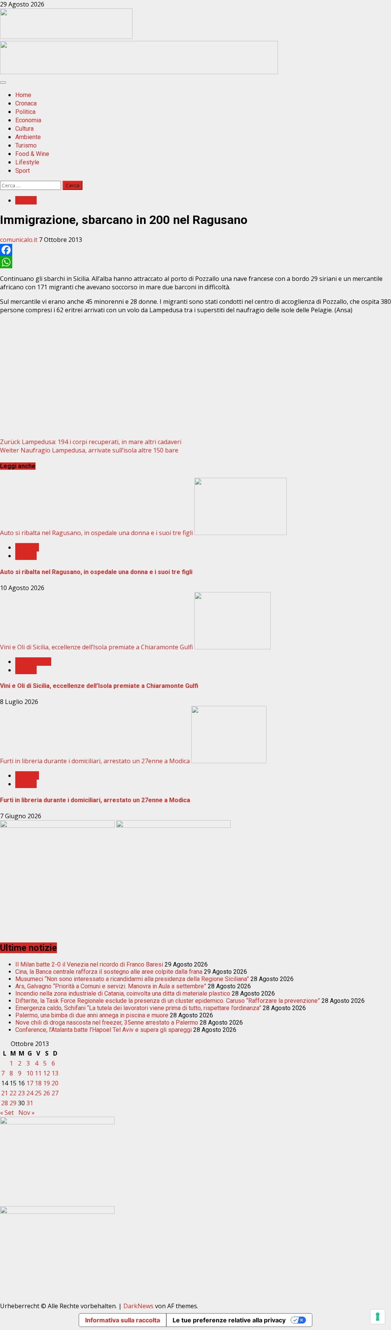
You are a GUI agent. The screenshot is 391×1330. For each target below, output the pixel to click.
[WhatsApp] (195, 262)
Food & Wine (32, 153)
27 (55, 1093)
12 (46, 1073)
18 (38, 1083)
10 (29, 1073)
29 (13, 1103)
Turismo (26, 145)
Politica (25, 111)
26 (46, 1093)
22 (13, 1093)
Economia (28, 120)
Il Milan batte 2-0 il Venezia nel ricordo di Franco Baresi (89, 964)
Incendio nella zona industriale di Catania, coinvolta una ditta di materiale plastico (122, 993)
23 (21, 1093)
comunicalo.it (19, 239)
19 (46, 1083)
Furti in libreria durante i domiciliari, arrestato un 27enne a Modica (95, 761)
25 (38, 1093)
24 (29, 1093)
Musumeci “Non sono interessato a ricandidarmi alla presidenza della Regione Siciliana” (132, 979)
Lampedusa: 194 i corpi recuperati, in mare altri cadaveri (90, 442)
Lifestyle (27, 162)
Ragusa (26, 200)
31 (29, 1103)
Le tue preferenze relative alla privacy (229, 1320)
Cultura (24, 128)
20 (55, 1083)
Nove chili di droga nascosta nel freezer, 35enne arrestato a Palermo (106, 1022)
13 (55, 1073)
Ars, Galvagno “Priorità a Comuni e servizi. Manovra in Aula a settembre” (110, 986)
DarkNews (138, 1306)
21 (4, 1093)
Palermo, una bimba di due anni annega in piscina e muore (91, 1015)
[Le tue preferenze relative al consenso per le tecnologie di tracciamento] (377, 1316)
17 (29, 1083)
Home (23, 95)
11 (38, 1073)
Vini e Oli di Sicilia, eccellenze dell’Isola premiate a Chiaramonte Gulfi (96, 647)
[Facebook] (195, 250)
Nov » (26, 1112)
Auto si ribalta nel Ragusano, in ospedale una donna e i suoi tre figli (96, 533)
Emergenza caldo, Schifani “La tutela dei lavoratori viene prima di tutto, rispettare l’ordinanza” (138, 1008)
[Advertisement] (139, 72)
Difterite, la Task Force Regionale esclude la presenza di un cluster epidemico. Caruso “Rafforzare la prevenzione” (167, 1000)
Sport (22, 170)
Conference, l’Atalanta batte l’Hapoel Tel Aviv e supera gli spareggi (103, 1029)
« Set (7, 1112)
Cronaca (26, 103)
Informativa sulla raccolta (122, 1320)
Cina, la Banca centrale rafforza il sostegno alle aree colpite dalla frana (108, 971)
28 (4, 1103)
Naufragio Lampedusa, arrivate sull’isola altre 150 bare (89, 450)
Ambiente (28, 137)
